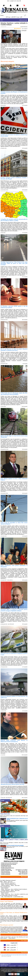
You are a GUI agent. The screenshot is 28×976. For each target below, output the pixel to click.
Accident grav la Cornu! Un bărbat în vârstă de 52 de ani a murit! (14, 135)
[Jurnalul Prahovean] (4, 5)
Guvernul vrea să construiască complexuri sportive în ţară (14, 654)
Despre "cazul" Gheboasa (6, 901)
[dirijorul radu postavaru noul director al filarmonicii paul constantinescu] (14, 739)
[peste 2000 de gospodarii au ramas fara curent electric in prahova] (14, 521)
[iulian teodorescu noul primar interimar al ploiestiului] (14, 564)
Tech (2, 826)
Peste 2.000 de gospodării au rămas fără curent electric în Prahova (14, 523)
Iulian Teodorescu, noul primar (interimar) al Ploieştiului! (14, 566)
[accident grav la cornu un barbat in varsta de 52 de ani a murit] (14, 133)
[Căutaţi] (25, 15)
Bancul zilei (24, 876)
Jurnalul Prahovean (23, 26)
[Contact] (17, 5)
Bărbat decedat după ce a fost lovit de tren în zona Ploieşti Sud (14, 436)
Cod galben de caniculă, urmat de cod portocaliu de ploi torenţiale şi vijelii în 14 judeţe (14, 220)
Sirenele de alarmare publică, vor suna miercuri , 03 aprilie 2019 (14, 697)
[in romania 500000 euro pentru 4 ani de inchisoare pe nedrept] (14, 304)
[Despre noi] (10, 5)
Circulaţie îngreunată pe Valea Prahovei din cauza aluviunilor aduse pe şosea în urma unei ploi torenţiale (14, 263)
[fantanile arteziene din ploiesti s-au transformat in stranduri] (14, 90)
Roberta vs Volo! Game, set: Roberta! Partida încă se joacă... (13, 913)
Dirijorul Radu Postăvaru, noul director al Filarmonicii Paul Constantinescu (14, 741)
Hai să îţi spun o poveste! (6, 925)
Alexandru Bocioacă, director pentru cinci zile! (12, 784)
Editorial (25, 899)
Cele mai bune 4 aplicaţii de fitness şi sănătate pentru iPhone (14, 840)
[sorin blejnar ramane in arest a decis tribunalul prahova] (14, 477)
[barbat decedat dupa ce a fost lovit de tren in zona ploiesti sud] (14, 434)
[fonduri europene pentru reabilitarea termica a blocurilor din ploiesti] (14, 176)
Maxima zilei (23, 934)
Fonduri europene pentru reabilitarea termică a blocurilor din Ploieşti (14, 178)
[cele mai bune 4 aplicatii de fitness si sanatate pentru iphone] (14, 838)
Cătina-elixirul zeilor (5, 814)
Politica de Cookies (17, 970)
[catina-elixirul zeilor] (14, 812)
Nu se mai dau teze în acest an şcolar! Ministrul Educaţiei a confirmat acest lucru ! (14, 349)
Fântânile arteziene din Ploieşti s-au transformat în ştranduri (14, 92)
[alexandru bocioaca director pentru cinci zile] (14, 783)
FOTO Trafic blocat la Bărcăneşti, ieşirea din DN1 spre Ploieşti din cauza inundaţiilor (14, 393)
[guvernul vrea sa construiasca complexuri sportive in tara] (14, 652)
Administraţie (23, 20)
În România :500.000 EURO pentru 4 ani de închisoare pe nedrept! (14, 306)
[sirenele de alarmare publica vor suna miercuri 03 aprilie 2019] (14, 695)
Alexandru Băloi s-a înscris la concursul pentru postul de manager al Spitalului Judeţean (14, 610)
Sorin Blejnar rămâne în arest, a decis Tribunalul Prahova (14, 479)
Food (2, 800)
